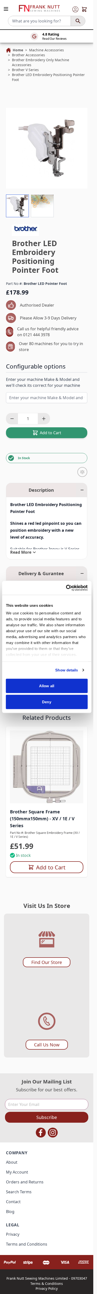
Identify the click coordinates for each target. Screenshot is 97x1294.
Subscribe (46, 1117)
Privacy (12, 1234)
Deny (46, 702)
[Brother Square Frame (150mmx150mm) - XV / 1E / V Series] (46, 766)
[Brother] (25, 228)
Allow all (46, 686)
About (11, 1162)
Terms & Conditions (46, 1283)
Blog (10, 1211)
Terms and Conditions (26, 1244)
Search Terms (19, 1192)
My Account (17, 1172)
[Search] (78, 21)
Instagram (53, 1132)
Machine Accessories (46, 50)
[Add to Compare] (82, 472)
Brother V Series (25, 69)
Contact (13, 1201)
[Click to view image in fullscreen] (46, 148)
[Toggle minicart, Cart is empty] (84, 9)
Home (18, 50)
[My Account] (75, 9)
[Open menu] (6, 9)
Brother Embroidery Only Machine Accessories (40, 62)
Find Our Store (46, 962)
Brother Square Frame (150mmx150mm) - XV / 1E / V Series (42, 818)
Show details (66, 670)
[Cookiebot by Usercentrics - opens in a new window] (66, 588)
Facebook (41, 1132)
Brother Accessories (28, 55)
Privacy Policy (47, 1288)
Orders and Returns (25, 1182)
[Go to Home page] (39, 8)
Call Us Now (46, 1045)
